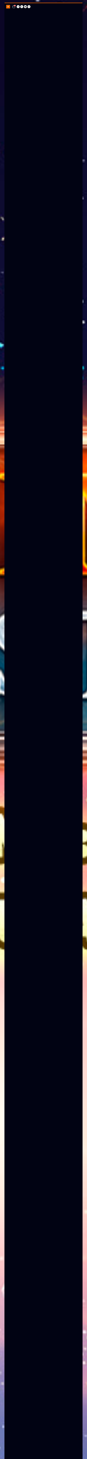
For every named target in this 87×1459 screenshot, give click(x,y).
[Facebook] (18, 6)
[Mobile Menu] (8, 6)
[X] (21, 6)
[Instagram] (28, 6)
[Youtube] (25, 6)
